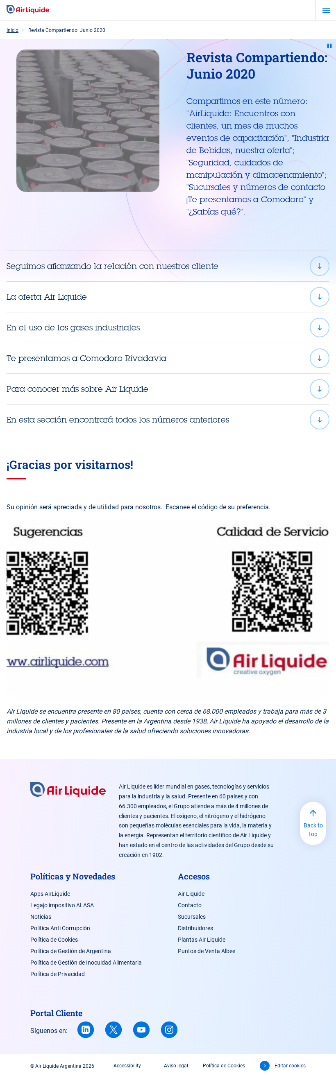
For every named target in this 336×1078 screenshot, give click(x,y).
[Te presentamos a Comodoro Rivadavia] (168, 358)
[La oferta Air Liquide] (168, 297)
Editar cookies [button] (290, 1066)
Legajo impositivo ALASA (62, 905)
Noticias (40, 916)
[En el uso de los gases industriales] (168, 327)
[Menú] (326, 10)
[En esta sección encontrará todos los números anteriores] (168, 420)
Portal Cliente (56, 1013)
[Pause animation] (329, 46)
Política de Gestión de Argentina (70, 951)
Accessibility (127, 1066)
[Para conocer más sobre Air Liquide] (168, 389)
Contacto (190, 905)
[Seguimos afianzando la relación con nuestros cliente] (168, 266)
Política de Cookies (54, 939)
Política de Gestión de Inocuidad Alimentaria (86, 962)
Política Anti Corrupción (60, 928)
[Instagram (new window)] (169, 1030)
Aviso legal (176, 1066)
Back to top (313, 829)
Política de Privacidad (57, 974)
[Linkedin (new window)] (85, 1030)
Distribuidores (195, 928)
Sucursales (192, 916)
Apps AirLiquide (50, 893)
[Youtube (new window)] (141, 1030)
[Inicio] (28, 10)
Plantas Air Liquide (201, 939)
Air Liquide (191, 893)
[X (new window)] (113, 1030)
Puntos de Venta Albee (206, 951)
